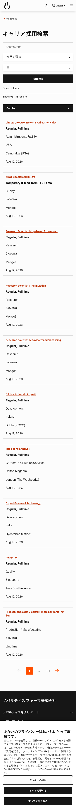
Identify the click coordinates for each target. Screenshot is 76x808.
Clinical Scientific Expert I (21, 394)
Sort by (39, 108)
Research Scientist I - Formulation (26, 286)
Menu (71, 5)
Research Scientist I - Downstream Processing (33, 340)
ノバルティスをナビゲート (71, 712)
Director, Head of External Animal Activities (31, 122)
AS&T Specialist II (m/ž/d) (21, 177)
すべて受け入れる (38, 801)
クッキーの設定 (38, 780)
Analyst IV (12, 557)
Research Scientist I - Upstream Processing (32, 231)
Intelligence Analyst (18, 449)
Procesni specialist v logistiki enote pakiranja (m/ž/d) (35, 614)
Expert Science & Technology (23, 503)
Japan (59, 5)
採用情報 (11, 19)
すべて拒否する (38, 790)
